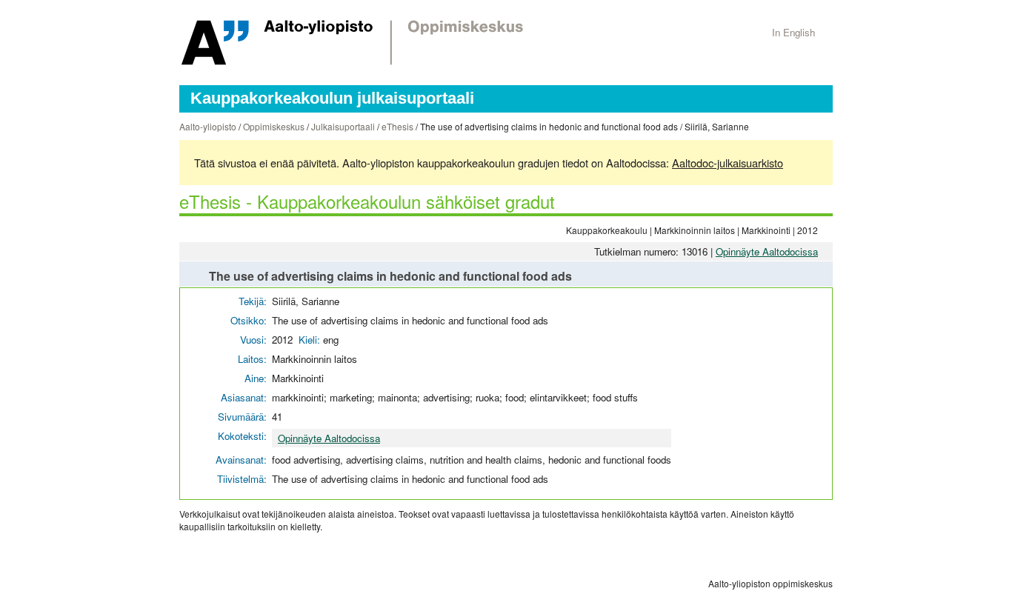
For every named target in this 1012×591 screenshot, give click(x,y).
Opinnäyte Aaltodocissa (767, 251)
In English (793, 32)
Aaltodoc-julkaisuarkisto (727, 162)
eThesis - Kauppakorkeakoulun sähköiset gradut (367, 201)
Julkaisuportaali (343, 126)
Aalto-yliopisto (207, 126)
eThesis (397, 126)
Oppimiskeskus (273, 126)
